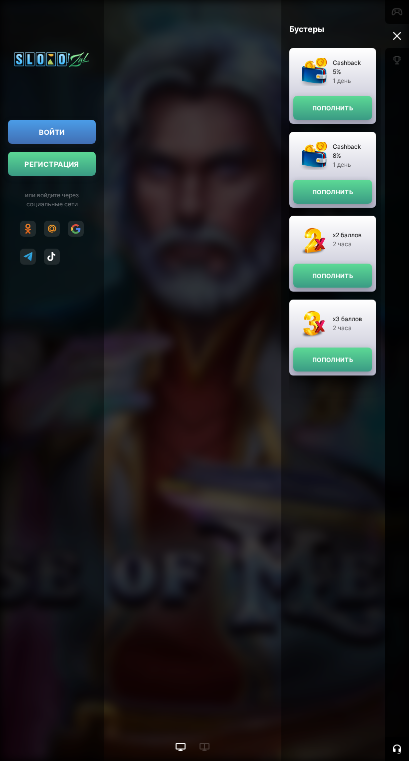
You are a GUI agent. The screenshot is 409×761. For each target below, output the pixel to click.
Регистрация (51, 164)
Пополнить (332, 108)
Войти (51, 132)
